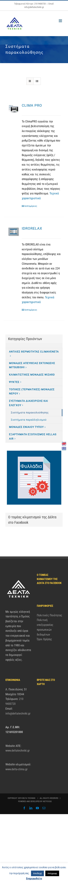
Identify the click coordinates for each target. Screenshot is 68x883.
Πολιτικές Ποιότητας (49, 615)
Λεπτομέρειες (30, 206)
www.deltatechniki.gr (17, 750)
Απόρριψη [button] (52, 873)
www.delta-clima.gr (16, 769)
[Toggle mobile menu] (61, 21)
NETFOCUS (47, 801)
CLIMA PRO (32, 105)
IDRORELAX (32, 228)
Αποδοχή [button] (37, 873)
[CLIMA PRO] (13, 109)
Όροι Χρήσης (44, 639)
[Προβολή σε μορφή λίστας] (37, 81)
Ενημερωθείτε (34, 878)
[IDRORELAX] (13, 232)
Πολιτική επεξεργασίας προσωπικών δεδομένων (45, 627)
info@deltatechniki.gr (17, 713)
